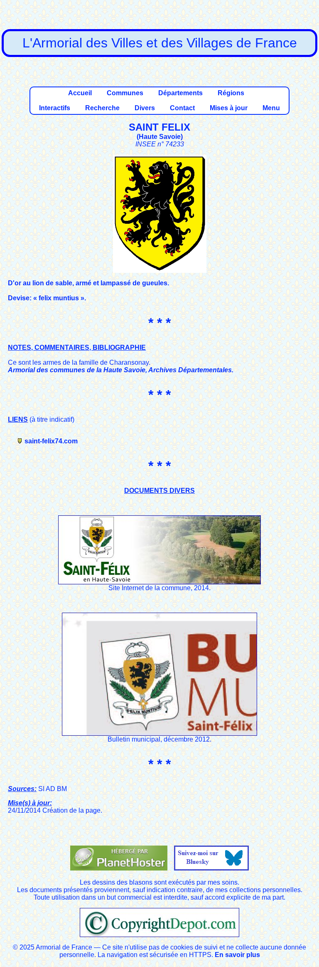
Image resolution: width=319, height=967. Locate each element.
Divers (145, 107)
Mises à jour (229, 107)
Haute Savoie (160, 136)
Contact (182, 107)
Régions (231, 92)
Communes (125, 92)
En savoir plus (237, 954)
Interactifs (54, 107)
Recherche (102, 107)
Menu (271, 107)
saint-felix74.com (51, 441)
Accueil (80, 92)
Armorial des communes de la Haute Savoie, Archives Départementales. (120, 369)
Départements (180, 92)
